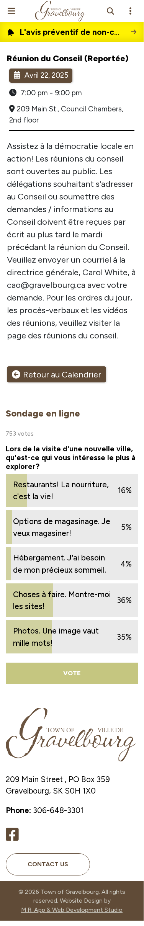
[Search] (110, 11)
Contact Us (48, 864)
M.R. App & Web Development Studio (72, 909)
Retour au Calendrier (62, 374)
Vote (72, 673)
